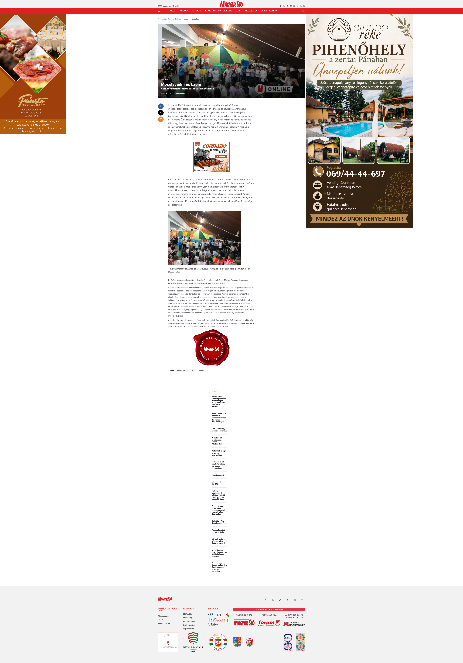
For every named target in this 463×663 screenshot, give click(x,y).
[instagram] (294, 6)
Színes (264, 11)
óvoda (201, 371)
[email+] (302, 600)
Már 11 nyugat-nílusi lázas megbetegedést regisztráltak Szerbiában (218, 510)
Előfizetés (187, 614)
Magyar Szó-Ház (244, 615)
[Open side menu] (159, 11)
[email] (304, 6)
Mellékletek (251, 11)
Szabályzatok (189, 625)
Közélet (172, 11)
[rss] (301, 6)
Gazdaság (227, 11)
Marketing (187, 618)
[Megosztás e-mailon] (161, 119)
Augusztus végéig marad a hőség (219, 531)
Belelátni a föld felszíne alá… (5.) (219, 522)
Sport (239, 11)
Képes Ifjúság (164, 623)
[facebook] (280, 6)
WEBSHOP (273, 11)
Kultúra (217, 11)
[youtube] (290, 6)
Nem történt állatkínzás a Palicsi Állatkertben (217, 441)
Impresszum (188, 629)
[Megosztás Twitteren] (161, 113)
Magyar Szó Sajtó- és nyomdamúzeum (294, 616)
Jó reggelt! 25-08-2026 (218, 483)
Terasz (208, 11)
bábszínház (182, 371)
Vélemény (196, 11)
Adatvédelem (189, 621)
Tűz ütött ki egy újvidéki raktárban (219, 430)
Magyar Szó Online (165, 19)
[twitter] (284, 6)
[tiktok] (287, 6)
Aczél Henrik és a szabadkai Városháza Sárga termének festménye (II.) (219, 418)
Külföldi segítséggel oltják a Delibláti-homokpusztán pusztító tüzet (219, 495)
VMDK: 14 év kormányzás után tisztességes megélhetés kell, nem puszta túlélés (219, 402)
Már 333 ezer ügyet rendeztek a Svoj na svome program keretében (219, 567)
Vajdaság (184, 11)
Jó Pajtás (162, 620)
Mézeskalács (163, 616)
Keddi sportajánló (219, 475)
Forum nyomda (269, 615)
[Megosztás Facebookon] (161, 106)
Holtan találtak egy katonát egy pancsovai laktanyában (218, 465)
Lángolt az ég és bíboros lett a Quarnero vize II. (218, 541)
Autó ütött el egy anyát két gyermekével (219, 453)
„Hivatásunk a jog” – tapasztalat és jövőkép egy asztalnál (219, 553)
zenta (193, 371)
